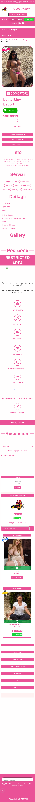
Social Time (7, 189)
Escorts (8, 40)
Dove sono (17, 126)
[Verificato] (17, 554)
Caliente (22, 185)
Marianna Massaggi (17, 625)
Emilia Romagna (17, 40)
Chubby (28, 185)
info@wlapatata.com (17, 523)
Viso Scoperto (27, 189)
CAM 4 (17, 680)
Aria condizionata (24, 181)
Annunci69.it (17, 687)
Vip (20, 189)
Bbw (16, 185)
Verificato (14, 189)
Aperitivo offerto (13, 181)
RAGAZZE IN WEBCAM (17, 645)
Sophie (17, 571)
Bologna (26, 40)
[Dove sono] (17, 121)
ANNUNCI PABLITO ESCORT (17, 666)
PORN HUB (17, 673)
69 (6, 181)
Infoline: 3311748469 (16, 19)
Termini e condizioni (17, 785)
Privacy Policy (28, 784)
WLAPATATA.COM (20, 9)
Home (3, 40)
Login (32, 446)
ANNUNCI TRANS (17, 659)
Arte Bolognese (9, 185)
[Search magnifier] (31, 779)
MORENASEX (17, 652)
